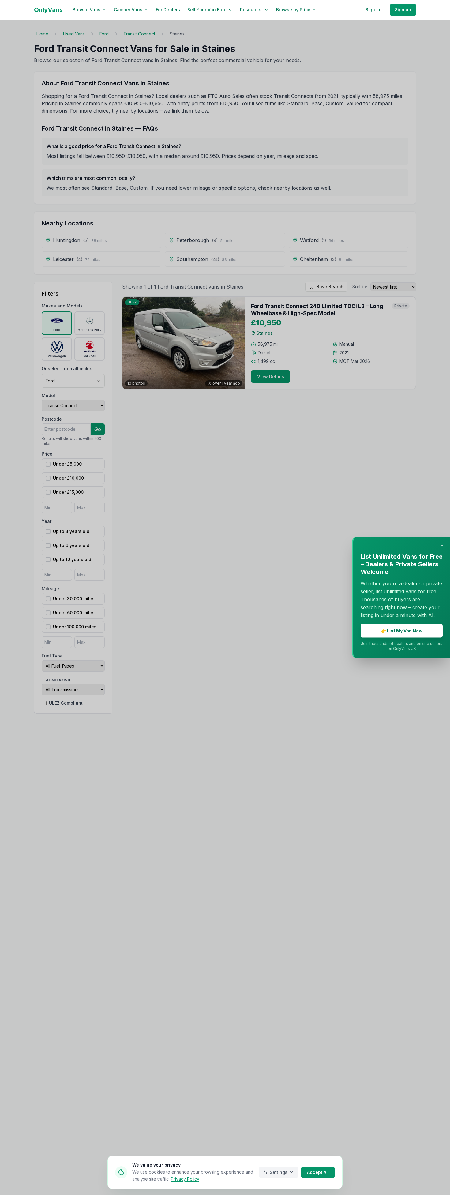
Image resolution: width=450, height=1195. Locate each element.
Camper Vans (128, 9)
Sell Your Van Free (207, 9)
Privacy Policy (185, 1178)
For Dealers (168, 9)
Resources (251, 9)
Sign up (403, 9)
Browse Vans (86, 9)
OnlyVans (48, 9)
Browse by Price (293, 9)
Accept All (318, 1172)
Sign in (373, 9)
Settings (278, 1172)
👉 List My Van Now (401, 630)
